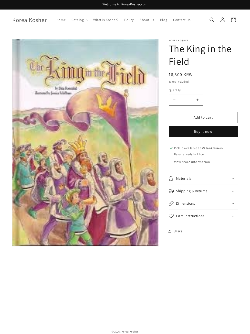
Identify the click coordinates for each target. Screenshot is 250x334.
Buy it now (203, 131)
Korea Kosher (130, 331)
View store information (192, 162)
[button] (79, 20)
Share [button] (178, 231)
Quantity (175, 90)
